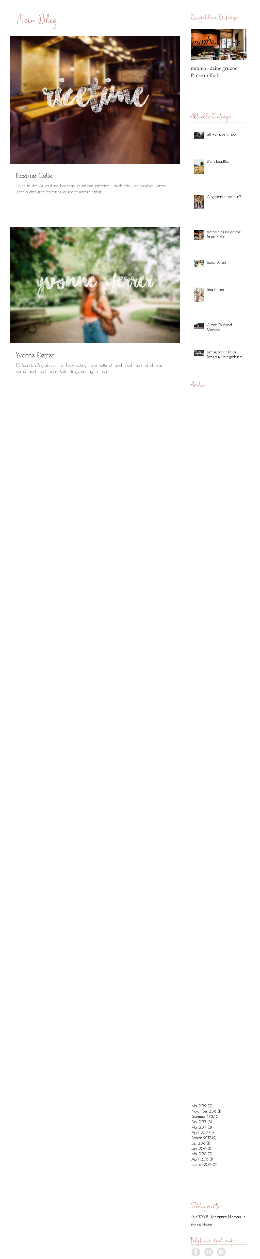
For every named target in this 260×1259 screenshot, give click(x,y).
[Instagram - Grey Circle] (208, 1252)
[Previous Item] (199, 44)
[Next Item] (238, 44)
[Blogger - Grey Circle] (221, 1252)
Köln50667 (199, 1217)
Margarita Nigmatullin (228, 1217)
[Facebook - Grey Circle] (195, 1252)
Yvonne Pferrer (202, 1224)
